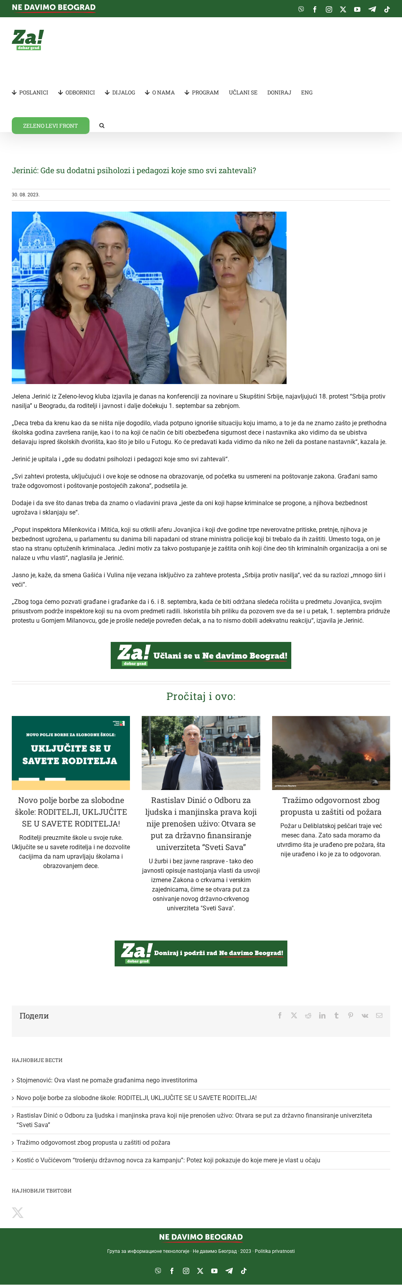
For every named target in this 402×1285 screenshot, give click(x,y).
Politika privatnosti (275, 1251)
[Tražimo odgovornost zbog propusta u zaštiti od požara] (331, 753)
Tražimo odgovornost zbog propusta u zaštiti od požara (93, 1142)
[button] (101, 125)
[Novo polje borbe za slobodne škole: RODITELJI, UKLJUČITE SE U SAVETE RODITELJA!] (71, 753)
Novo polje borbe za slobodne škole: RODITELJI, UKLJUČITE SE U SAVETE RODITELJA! (71, 811)
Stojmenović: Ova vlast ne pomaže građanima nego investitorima (106, 1080)
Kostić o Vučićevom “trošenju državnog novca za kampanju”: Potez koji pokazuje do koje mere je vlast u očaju (168, 1160)
